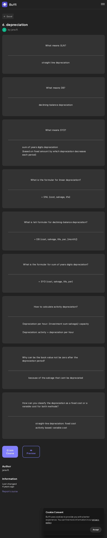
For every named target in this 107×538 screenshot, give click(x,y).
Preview (31, 453)
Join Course (10, 452)
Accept (96, 530)
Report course (10, 491)
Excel (9, 16)
